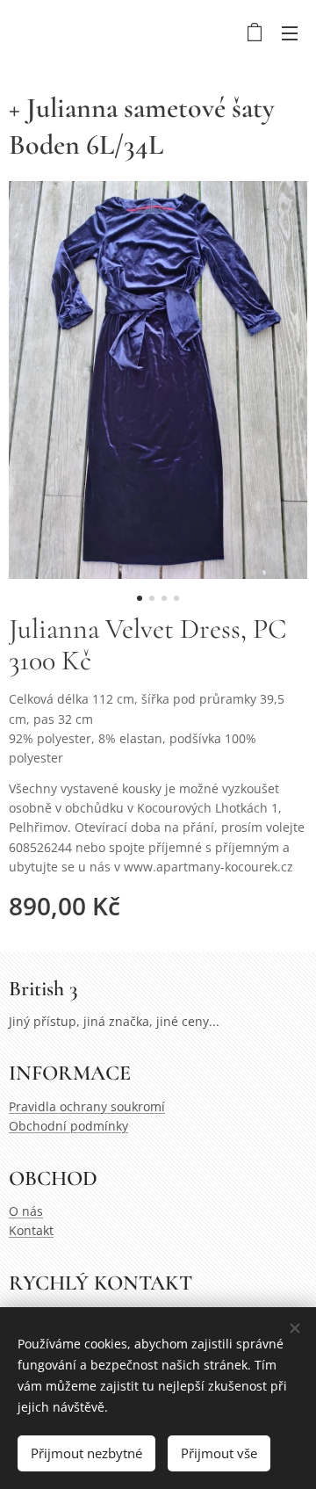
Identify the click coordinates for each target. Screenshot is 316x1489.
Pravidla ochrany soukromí (87, 1106)
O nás (26, 1211)
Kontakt (31, 1230)
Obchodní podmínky (68, 1125)
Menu (289, 32)
